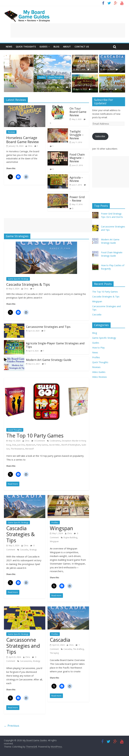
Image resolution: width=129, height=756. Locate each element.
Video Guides (98, 372)
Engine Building (70, 537)
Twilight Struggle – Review (77, 135)
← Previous (11, 725)
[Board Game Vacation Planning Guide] (37, 56)
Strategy (33, 549)
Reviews (11, 132)
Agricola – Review (76, 179)
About (67, 46)
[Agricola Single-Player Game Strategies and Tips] (14, 342)
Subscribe (100, 136)
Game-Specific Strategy (18, 279)
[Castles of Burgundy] (85, 76)
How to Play (98, 347)
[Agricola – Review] (58, 176)
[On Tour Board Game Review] (58, 107)
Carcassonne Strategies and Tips (48, 327)
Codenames (55, 440)
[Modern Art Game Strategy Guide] (14, 358)
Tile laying (54, 653)
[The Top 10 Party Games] (46, 380)
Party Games (42, 444)
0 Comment (39, 440)
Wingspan (79, 65)
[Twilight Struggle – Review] (58, 130)
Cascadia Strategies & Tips (28, 284)
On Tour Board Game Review (78, 112)
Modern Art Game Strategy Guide (48, 360)
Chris (32, 87)
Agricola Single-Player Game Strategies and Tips (55, 345)
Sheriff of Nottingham (70, 444)
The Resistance (17, 448)
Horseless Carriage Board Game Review (22, 139)
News (9, 46)
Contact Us (82, 46)
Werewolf (29, 448)
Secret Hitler (54, 444)
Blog (56, 46)
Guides (43, 46)
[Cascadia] (112, 56)
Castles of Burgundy (85, 85)
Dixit (14, 444)
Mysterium (30, 444)
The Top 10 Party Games (34, 435)
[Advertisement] (68, 30)
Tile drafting (78, 649)
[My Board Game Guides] (27, 11)
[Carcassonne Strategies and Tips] (14, 325)
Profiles (54, 522)
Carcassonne (26, 661)
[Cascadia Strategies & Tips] (46, 243)
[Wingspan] (85, 56)
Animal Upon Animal (112, 85)
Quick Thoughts (26, 46)
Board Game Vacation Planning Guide (38, 82)
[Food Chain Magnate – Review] (58, 153)
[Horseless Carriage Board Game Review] (24, 107)
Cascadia (105, 65)
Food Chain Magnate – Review (77, 158)
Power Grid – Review (77, 198)
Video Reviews (99, 376)
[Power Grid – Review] (58, 195)
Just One (21, 444)
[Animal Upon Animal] (112, 76)
